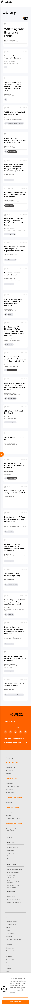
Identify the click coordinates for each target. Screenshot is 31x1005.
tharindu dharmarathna (10, 254)
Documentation (11, 924)
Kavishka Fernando (9, 579)
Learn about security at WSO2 (14, 742)
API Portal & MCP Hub (12, 786)
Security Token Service (13, 818)
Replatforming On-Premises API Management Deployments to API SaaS (14, 249)
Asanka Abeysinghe (9, 40)
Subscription (10, 948)
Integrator (9, 802)
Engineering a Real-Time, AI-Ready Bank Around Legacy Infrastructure (15, 194)
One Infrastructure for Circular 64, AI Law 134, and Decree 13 (15, 466)
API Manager (9, 783)
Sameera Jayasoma (9, 228)
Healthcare (10, 850)
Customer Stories (11, 921)
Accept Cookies (15, 1001)
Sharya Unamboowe (9, 278)
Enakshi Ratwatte (9, 174)
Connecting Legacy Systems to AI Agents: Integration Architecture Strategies (15, 602)
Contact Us (9, 721)
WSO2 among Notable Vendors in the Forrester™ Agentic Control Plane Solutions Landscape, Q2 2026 (14, 86)
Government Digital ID (14, 902)
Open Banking (11, 896)
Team (7, 965)
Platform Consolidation (14, 869)
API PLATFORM (11, 778)
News (7, 971)
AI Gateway (9, 770)
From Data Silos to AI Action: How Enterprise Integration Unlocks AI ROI (15, 519)
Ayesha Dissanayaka (9, 689)
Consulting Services (12, 951)
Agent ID (8, 773)
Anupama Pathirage (9, 637)
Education (10, 859)
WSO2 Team (7, 94)
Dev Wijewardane (9, 339)
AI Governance (11, 875)
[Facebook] (5, 732)
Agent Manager (10, 767)
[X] (10, 732)
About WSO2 (10, 960)
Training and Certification (14, 939)
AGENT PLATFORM (12, 762)
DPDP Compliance (13, 872)
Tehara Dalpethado (9, 496)
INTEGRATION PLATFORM (14, 797)
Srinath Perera (8, 309)
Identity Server (10, 813)
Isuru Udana (7, 607)
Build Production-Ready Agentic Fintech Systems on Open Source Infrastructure (15, 359)
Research (9, 936)
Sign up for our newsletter (13, 739)
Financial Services (12, 847)
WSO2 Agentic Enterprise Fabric (14, 32)
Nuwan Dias (7, 416)
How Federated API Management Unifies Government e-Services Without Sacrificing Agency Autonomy (14, 331)
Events (8, 927)
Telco (9, 856)
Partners (8, 963)
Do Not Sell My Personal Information (15, 997)
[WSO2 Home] (6, 2)
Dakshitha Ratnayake (10, 393)
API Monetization (12, 878)
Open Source (10, 933)
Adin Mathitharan (8, 471)
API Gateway (10, 792)
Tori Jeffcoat (7, 118)
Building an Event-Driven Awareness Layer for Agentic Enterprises (15, 658)
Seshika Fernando (9, 200)
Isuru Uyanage (8, 364)
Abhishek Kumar (8, 146)
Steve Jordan (7, 525)
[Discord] (25, 732)
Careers (8, 968)
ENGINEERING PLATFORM (14, 824)
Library (8, 930)
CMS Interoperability (13, 899)
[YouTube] (20, 732)
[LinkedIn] (15, 732)
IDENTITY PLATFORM (12, 807)
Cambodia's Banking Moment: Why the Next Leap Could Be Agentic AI (15, 140)
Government (11, 853)
